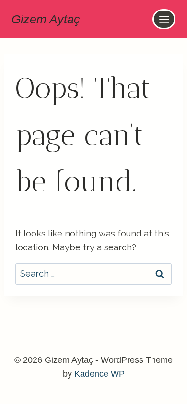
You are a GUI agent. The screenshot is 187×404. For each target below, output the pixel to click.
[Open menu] (163, 19)
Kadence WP (99, 374)
